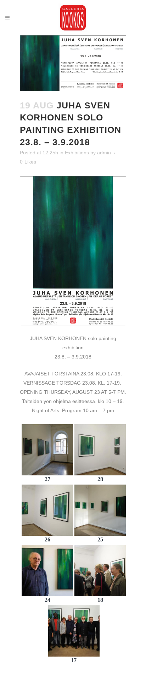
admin (104, 152)
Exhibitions (77, 152)
